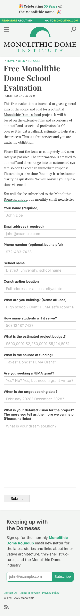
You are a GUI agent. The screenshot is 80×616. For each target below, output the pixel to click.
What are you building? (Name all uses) (35, 300)
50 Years (50, 6)
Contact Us (10, 593)
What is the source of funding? (28, 355)
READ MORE (9, 20)
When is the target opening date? (30, 392)
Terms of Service (29, 593)
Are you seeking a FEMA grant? (29, 373)
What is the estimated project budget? (35, 336)
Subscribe (62, 576)
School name (14, 263)
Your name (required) (21, 208)
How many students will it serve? (30, 318)
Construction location (21, 281)
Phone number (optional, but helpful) (33, 245)
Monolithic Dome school (22, 115)
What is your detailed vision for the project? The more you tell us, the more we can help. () (39, 414)
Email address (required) (24, 226)
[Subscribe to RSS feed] (7, 609)
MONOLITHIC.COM (66, 20)
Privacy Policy (50, 593)
